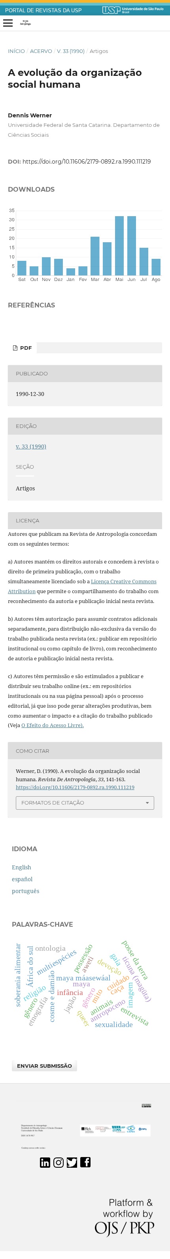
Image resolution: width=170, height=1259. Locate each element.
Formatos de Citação (52, 802)
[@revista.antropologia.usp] (58, 1165)
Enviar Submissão (44, 1066)
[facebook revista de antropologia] (85, 1165)
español (22, 879)
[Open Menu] (8, 23)
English (21, 867)
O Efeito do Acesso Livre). (52, 725)
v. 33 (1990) (71, 51)
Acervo (41, 51)
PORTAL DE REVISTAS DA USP (43, 10)
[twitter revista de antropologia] (72, 1165)
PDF (25, 348)
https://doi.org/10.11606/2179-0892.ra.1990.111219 (87, 161)
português (25, 891)
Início (16, 51)
